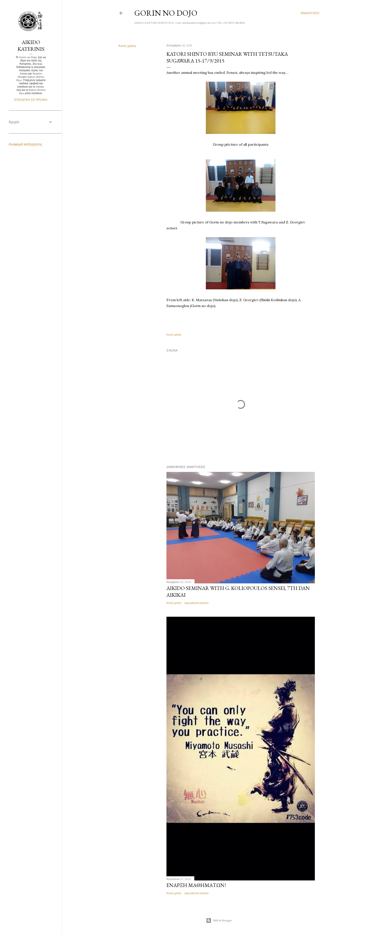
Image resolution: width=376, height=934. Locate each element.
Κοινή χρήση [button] (127, 46)
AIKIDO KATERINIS (31, 45)
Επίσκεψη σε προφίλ (30, 100)
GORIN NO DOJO (165, 13)
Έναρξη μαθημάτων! (196, 885)
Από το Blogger (222, 920)
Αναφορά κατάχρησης (25, 144)
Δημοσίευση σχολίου (197, 603)
